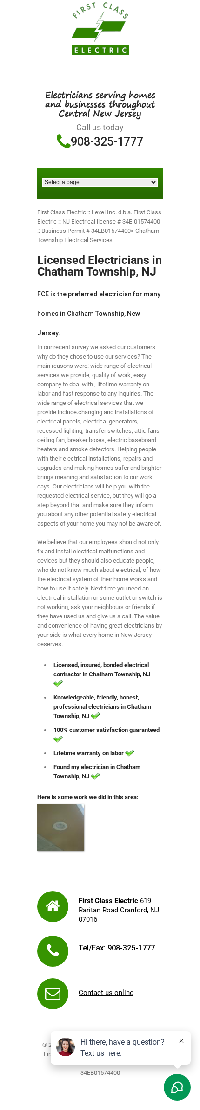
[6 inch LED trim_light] (60, 827)
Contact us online (106, 992)
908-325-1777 (107, 141)
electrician (95, 767)
